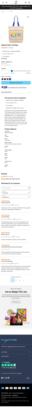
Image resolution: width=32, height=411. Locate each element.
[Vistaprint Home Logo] (16, 2)
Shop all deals (19, 8)
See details (4, 58)
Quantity (3, 68)
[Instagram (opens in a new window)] (6, 378)
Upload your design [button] (15, 82)
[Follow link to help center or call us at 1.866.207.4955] (25, 2)
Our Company (5, 356)
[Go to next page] (23, 280)
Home (2, 11)
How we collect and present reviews (10, 178)
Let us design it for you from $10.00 (17, 87)
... (6, 11)
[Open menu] (3, 2)
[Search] (29, 187)
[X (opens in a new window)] (4, 378)
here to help (11, 346)
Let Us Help (4, 352)
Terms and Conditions (6, 395)
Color (6, 76)
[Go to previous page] (8, 280)
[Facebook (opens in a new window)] (2, 378)
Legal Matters (15, 395)
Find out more (16, 302)
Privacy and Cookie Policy (18, 392)
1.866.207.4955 (4, 392)
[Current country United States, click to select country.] (29, 378)
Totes (11, 11)
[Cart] (29, 2)
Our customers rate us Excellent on (11, 373)
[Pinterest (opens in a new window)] (8, 378)
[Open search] (6, 2)
